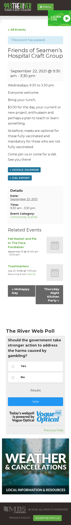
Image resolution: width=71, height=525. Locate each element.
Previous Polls (53, 430)
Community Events (23, 217)
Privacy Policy (20, 517)
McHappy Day (20, 291)
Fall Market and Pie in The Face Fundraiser (22, 243)
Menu (46, 7)
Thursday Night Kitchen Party (51, 294)
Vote (35, 401)
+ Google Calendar (24, 169)
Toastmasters (18, 266)
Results (35, 390)
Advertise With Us (47, 518)
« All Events (17, 29)
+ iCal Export (20, 178)
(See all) (31, 274)
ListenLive (56, 18)
